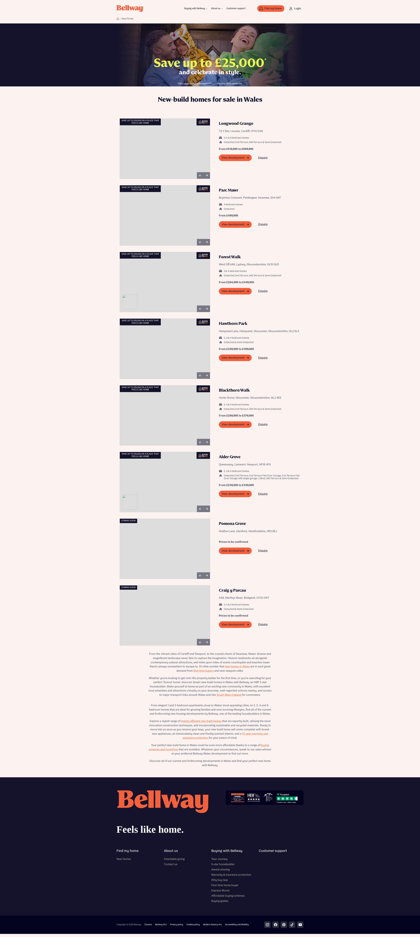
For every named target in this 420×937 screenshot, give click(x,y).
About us (215, 8)
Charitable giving (174, 859)
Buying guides (219, 901)
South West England (229, 694)
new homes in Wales (237, 666)
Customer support (235, 8)
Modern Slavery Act (212, 925)
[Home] (117, 18)
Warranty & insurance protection (231, 875)
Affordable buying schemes (228, 896)
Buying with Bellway (194, 8)
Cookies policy (193, 925)
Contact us (170, 864)
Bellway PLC (161, 925)
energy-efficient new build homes (201, 721)
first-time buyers (203, 670)
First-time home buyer (224, 885)
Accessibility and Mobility (237, 925)
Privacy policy (176, 925)
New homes (123, 859)
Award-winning (220, 869)
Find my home (127, 851)
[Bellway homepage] (162, 813)
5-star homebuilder (223, 864)
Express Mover (220, 890)
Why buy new (219, 880)
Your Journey (219, 859)
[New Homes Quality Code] (268, 798)
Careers (148, 925)
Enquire (263, 157)
